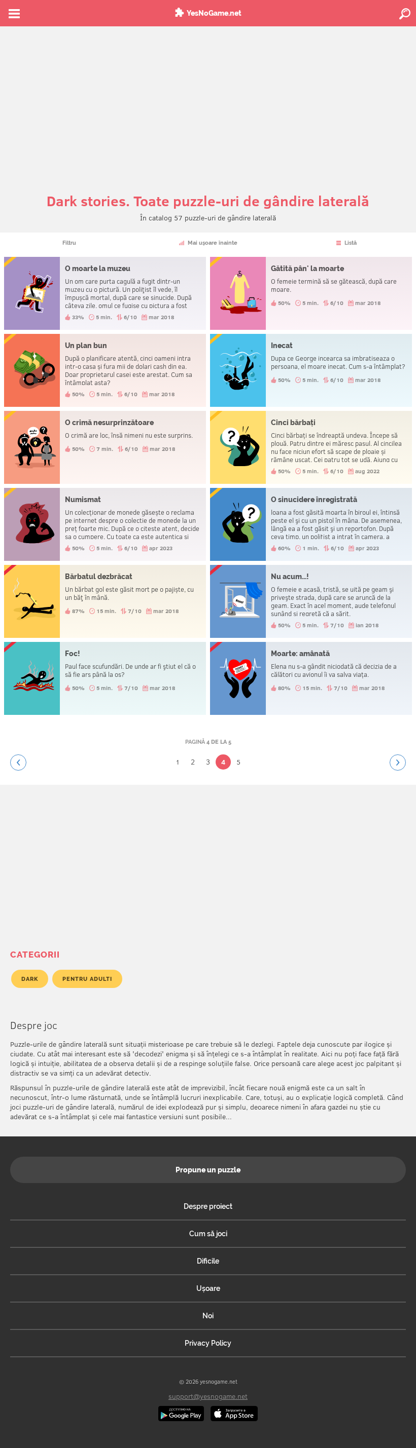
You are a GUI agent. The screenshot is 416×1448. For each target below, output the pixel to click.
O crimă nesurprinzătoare (105, 447)
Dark (29, 978)
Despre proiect (208, 1206)
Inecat (311, 370)
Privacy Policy (208, 1343)
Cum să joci (208, 1234)
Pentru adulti (87, 978)
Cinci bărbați (311, 447)
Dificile (208, 1261)
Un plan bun (105, 370)
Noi (208, 1316)
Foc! (105, 678)
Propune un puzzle (208, 1170)
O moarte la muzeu (105, 293)
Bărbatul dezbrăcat (105, 601)
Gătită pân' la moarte (311, 293)
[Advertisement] (208, 102)
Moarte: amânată (311, 678)
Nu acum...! (311, 601)
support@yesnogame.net (208, 1396)
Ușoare (208, 1288)
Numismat (105, 524)
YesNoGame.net (214, 13)
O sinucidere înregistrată (311, 524)
